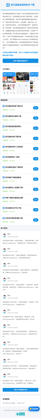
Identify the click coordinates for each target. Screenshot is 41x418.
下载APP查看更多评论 (20, 390)
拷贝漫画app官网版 (9, 403)
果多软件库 (20, 403)
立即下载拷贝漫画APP (20, 61)
